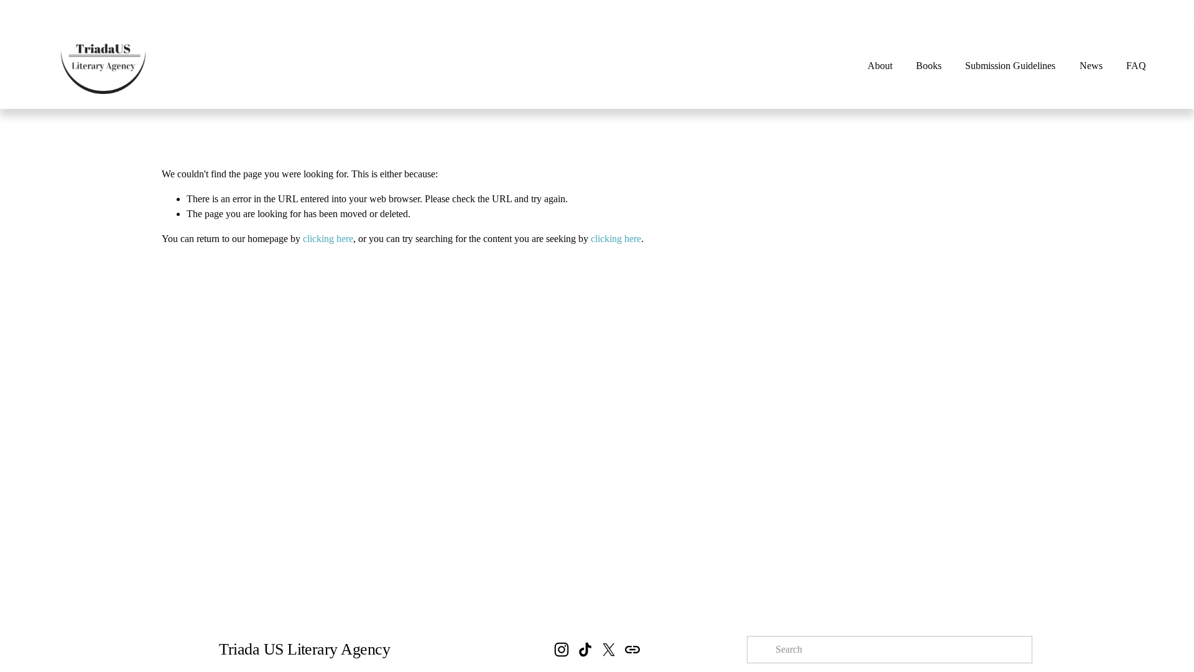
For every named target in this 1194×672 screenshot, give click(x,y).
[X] (608, 649)
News (1091, 65)
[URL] (632, 649)
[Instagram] (561, 649)
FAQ (1136, 65)
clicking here (328, 238)
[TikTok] (585, 649)
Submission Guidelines (1010, 65)
